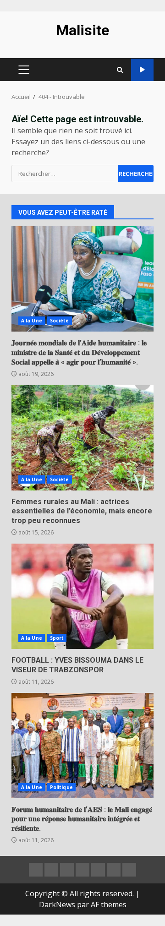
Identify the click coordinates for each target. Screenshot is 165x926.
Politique (61, 787)
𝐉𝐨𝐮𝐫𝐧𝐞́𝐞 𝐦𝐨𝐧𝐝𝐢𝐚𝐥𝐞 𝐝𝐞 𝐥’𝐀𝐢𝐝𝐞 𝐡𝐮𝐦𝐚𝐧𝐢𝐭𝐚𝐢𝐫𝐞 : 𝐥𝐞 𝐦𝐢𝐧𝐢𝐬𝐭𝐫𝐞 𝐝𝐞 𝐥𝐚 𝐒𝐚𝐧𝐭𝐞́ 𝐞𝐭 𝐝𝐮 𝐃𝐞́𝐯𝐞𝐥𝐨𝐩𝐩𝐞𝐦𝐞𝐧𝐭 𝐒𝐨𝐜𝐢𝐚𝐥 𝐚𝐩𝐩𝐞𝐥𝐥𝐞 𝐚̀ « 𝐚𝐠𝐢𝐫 (82, 279)
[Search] (120, 70)
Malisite (82, 30)
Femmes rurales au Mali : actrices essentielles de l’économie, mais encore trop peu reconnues (82, 437)
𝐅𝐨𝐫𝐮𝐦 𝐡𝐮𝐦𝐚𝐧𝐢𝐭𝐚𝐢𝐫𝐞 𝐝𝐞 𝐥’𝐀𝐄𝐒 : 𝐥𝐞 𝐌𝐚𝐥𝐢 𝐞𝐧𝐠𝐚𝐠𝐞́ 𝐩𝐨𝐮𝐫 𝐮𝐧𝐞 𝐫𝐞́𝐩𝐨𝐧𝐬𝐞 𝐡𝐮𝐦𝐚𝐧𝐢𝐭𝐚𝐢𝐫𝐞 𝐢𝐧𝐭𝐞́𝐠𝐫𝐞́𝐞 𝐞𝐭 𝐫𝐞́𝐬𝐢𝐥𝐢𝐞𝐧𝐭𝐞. (82, 745)
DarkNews (57, 904)
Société (59, 320)
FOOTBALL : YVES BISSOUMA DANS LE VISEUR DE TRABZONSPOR (82, 596)
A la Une (31, 320)
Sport (57, 638)
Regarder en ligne (142, 70)
